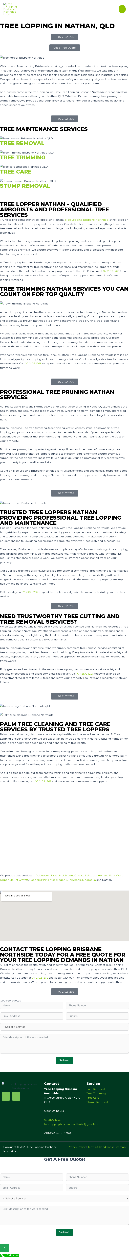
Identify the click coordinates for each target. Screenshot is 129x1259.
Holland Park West (110, 875)
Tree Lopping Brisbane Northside (86, 219)
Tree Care (93, 1097)
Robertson (43, 875)
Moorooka (89, 879)
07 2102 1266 (111, 271)
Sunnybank (73, 879)
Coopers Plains (39, 879)
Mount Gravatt (74, 875)
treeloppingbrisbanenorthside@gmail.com (72, 1124)
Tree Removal (96, 1089)
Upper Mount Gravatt (14, 879)
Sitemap (120, 1147)
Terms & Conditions (100, 1147)
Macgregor (57, 879)
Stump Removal (97, 1102)
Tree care (16, 171)
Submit (64, 1060)
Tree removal (22, 143)
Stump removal (25, 185)
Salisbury (91, 875)
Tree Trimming (96, 1093)
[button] (64, 47)
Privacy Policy (76, 1147)
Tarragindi (57, 875)
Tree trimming (23, 157)
